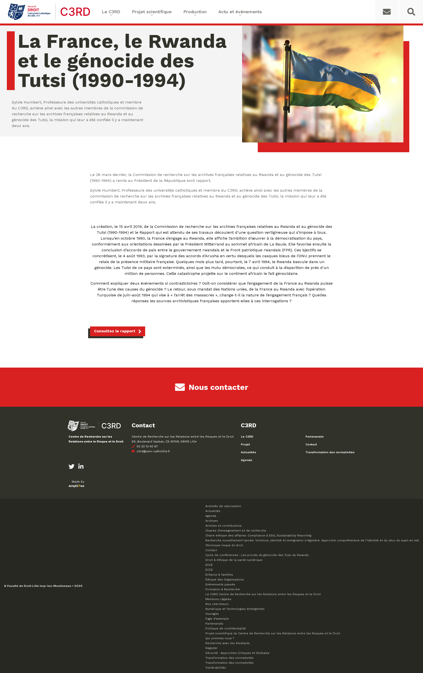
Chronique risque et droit (224, 545)
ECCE (209, 565)
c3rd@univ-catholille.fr (153, 451)
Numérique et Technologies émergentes (235, 609)
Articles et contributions (223, 525)
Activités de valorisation (223, 506)
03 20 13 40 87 (147, 446)
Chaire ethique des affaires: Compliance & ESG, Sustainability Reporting (258, 535)
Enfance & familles (219, 574)
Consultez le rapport (114, 331)
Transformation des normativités (330, 452)
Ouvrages (212, 613)
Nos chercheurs (217, 604)
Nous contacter (218, 387)
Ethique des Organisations (224, 579)
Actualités (248, 452)
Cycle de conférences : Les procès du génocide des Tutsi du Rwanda (256, 555)
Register (211, 648)
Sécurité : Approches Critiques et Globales (237, 653)
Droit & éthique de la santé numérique (233, 560)
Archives (211, 520)
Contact (311, 444)
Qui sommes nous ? (219, 638)
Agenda (246, 460)
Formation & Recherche (222, 589)
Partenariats (315, 436)
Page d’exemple (217, 618)
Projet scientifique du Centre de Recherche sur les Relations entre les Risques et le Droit (272, 633)
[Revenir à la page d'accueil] (49, 19)
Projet (245, 444)
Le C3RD (247, 436)
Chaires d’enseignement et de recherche (235, 530)
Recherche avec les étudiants (227, 643)
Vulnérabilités (215, 667)
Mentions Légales (218, 599)
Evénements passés (220, 584)
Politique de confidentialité (225, 628)
